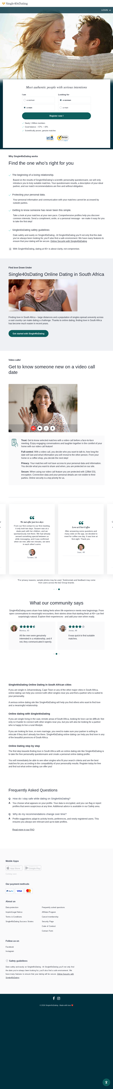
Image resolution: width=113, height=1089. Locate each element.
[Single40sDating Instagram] (57, 998)
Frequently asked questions (53, 907)
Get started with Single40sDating (28, 333)
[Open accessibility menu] (106, 1082)
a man (29, 107)
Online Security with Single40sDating (68, 241)
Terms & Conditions (14, 917)
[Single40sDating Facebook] (54, 998)
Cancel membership (50, 917)
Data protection (12, 907)
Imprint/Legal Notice (14, 912)
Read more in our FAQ (23, 830)
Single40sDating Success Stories (19, 921)
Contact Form (47, 931)
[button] (54, 589)
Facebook (10, 947)
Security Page (48, 921)
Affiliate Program (49, 912)
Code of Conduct (49, 926)
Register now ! (56, 116)
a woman (31, 100)
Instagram (10, 951)
